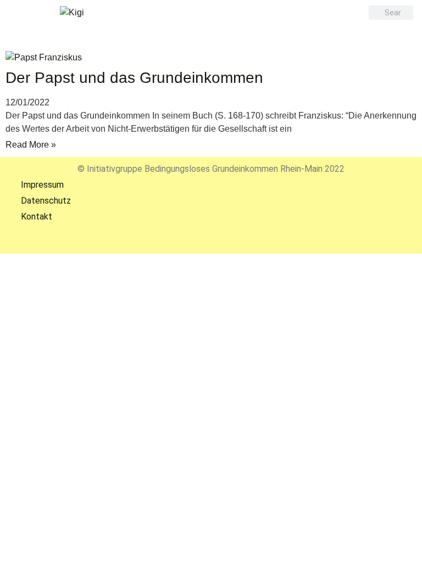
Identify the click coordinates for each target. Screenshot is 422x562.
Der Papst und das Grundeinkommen (134, 77)
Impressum (34, 184)
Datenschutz (38, 200)
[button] (208, 30)
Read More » (30, 144)
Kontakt (28, 216)
